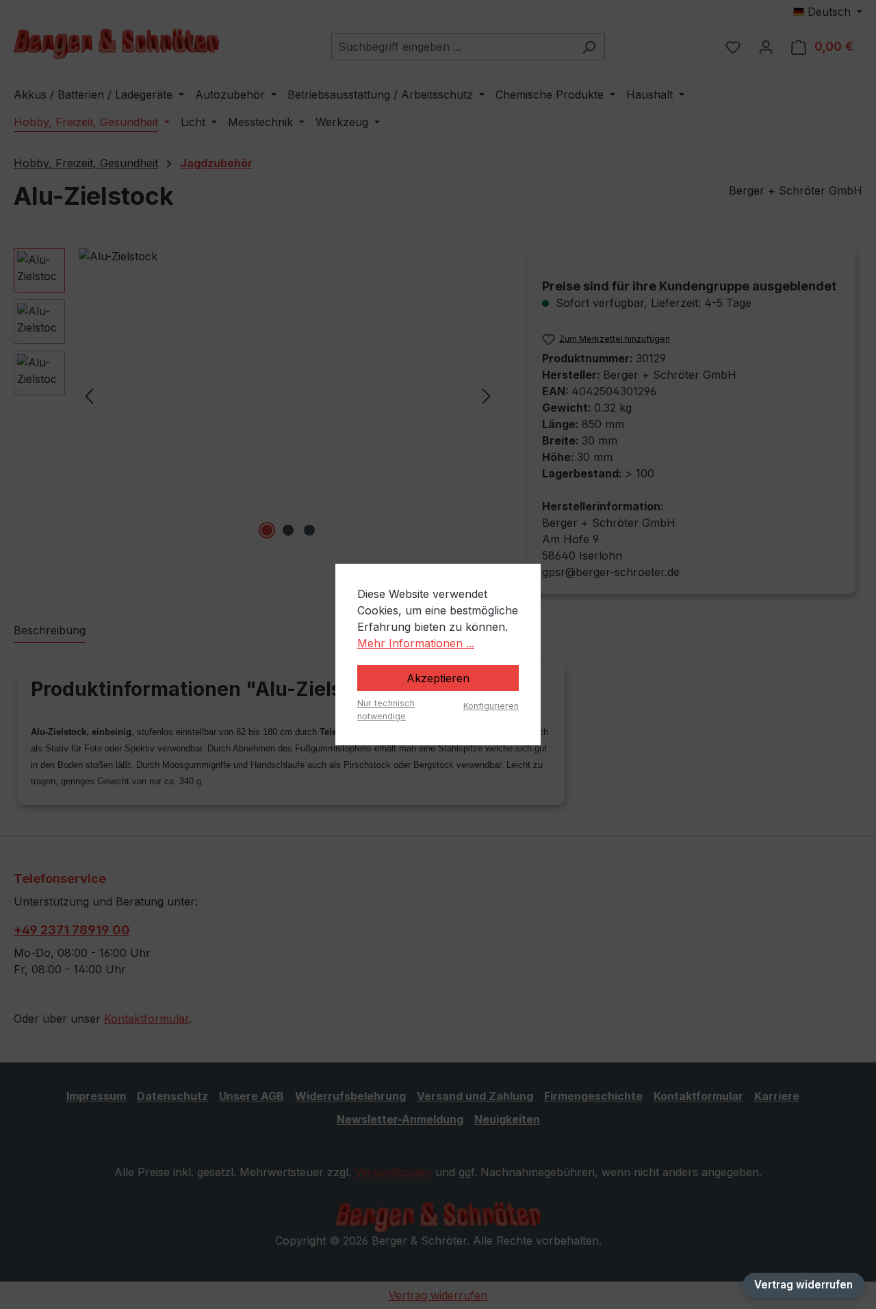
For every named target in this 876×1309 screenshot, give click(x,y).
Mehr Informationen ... (415, 643)
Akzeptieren (438, 678)
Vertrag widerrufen (803, 1284)
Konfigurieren (491, 706)
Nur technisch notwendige (386, 709)
